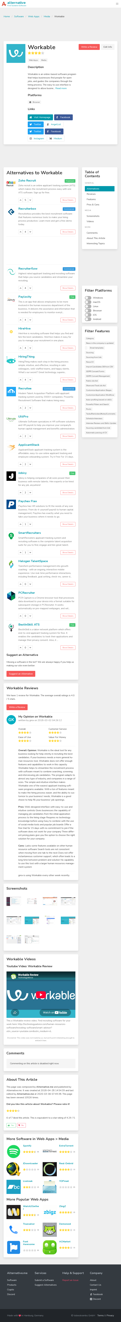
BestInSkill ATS (29, 625)
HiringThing (26, 357)
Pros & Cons (93, 204)
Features (91, 199)
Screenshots (93, 216)
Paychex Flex (27, 501)
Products (11, 1285)
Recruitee (24, 388)
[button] (117, 4)
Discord (11, 1294)
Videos (90, 221)
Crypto (10, 1289)
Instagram (39, 138)
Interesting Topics (96, 243)
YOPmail (64, 1181)
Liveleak (28, 1181)
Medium (58, 138)
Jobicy (22, 473)
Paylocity (24, 297)
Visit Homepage (42, 117)
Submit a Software (44, 1280)
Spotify (27, 1145)
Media (47, 16)
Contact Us (95, 1285)
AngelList (56, 124)
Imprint (93, 1289)
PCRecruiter (26, 593)
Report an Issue (70, 1280)
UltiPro (23, 417)
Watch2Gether (31, 1208)
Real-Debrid (66, 1163)
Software (19, 16)
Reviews (91, 194)
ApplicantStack (28, 445)
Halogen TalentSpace (33, 561)
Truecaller (29, 1224)
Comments (92, 233)
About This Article (96, 238)
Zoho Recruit (27, 181)
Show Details (67, 200)
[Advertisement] (60, 29)
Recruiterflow (27, 269)
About (93, 1280)
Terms (100, 1315)
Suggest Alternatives (46, 1285)
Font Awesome (29, 1243)
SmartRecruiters (29, 533)
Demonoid (65, 1224)
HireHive (24, 328)
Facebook (65, 117)
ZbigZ (62, 1206)
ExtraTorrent (66, 1145)
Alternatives (93, 188)
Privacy (110, 1315)
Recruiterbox (27, 209)
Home (7, 16)
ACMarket (65, 1241)
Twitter (37, 124)
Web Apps (33, 16)
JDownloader (30, 1163)
